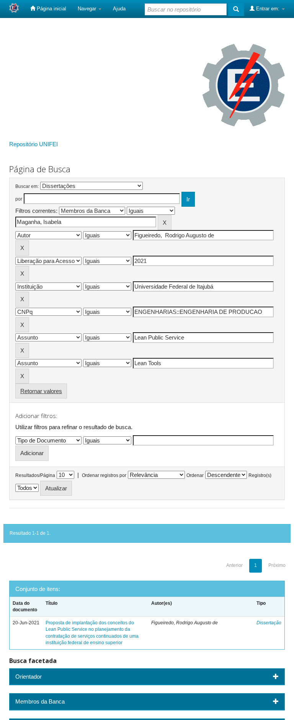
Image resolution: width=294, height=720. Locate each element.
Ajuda (119, 8)
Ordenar (195, 475)
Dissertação (268, 622)
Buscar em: (27, 186)
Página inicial (50, 8)
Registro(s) (259, 475)
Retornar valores (41, 391)
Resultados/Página (35, 475)
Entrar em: (268, 8)
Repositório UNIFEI (33, 144)
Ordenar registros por (104, 475)
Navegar (88, 8)
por (18, 199)
